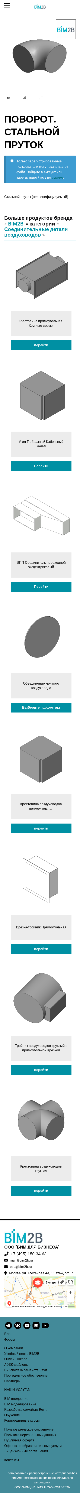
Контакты (11, 1460)
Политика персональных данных (30, 1435)
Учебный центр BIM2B (21, 1354)
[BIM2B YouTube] (45, 1328)
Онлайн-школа (15, 1359)
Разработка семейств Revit (25, 1410)
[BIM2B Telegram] (8, 1328)
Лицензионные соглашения (26, 1451)
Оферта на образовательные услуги (33, 1446)
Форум (9, 1339)
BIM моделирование (20, 1404)
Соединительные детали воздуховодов (36, 232)
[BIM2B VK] (18, 1328)
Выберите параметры (41, 707)
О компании (13, 1348)
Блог (8, 1334)
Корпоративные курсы (22, 1420)
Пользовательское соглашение (29, 1429)
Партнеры (12, 1381)
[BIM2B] (65, 29)
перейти (41, 345)
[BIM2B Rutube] (36, 1328)
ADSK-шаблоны (16, 1365)
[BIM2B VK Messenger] (27, 1328)
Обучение (12, 1415)
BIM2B (15, 224)
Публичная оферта (19, 1440)
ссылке (57, 177)
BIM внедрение (16, 1399)
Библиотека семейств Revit (25, 1370)
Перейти (41, 466)
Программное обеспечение (26, 1375)
